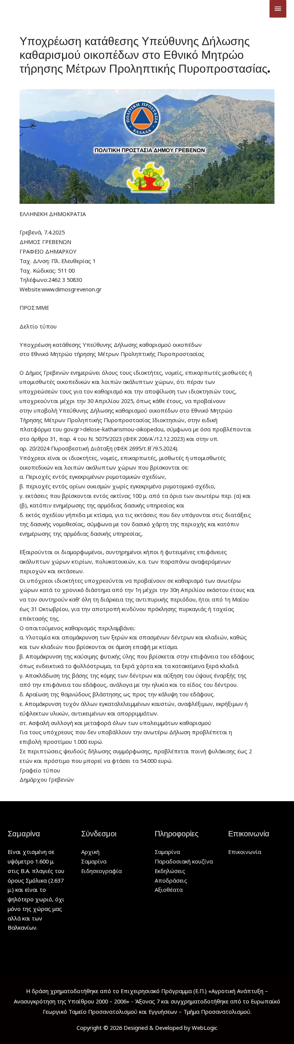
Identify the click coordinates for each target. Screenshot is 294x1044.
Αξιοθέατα (169, 889)
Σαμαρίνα (93, 861)
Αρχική (90, 851)
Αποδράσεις (171, 880)
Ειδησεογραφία (101, 871)
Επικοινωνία (244, 851)
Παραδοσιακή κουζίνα (184, 861)
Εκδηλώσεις (170, 871)
